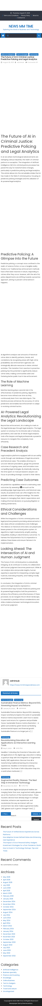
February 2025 (8, 896)
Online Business (9, 980)
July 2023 (6, 948)
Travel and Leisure (10, 989)
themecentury (27, 1003)
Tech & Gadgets (22, 54)
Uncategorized (8, 991)
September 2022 (9, 956)
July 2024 (6, 915)
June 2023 (7, 950)
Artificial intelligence (8, 54)
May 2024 (6, 920)
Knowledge (7, 978)
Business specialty (10, 972)
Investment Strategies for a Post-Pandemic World (22, 845)
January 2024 (8, 931)
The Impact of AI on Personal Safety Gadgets (20, 843)
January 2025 (8, 899)
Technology (34, 54)
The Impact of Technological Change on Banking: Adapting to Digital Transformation (7, 814)
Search (13, 815)
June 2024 (7, 918)
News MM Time (21, 26)
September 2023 (9, 942)
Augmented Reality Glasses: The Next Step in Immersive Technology (19, 781)
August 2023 (7, 945)
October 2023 (8, 939)
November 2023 (9, 937)
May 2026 (6, 877)
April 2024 (6, 923)
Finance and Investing (11, 975)
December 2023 (9, 934)
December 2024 (9, 901)
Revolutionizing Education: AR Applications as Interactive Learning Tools (18, 742)
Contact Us (21, 18)
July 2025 (6, 885)
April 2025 (6, 891)
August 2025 (7, 882)
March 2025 (7, 893)
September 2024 (9, 909)
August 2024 (7, 912)
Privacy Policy (25, 15)
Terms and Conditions (11, 15)
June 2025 (7, 888)
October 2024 (8, 907)
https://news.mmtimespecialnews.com (25, 685)
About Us (36, 15)
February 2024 (8, 929)
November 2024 (9, 904)
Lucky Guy (19, 748)
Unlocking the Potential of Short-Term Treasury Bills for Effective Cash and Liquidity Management (37, 814)
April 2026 (6, 880)
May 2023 (6, 953)
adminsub (20, 62)
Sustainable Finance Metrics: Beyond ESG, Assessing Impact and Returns (21, 704)
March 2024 (7, 926)
